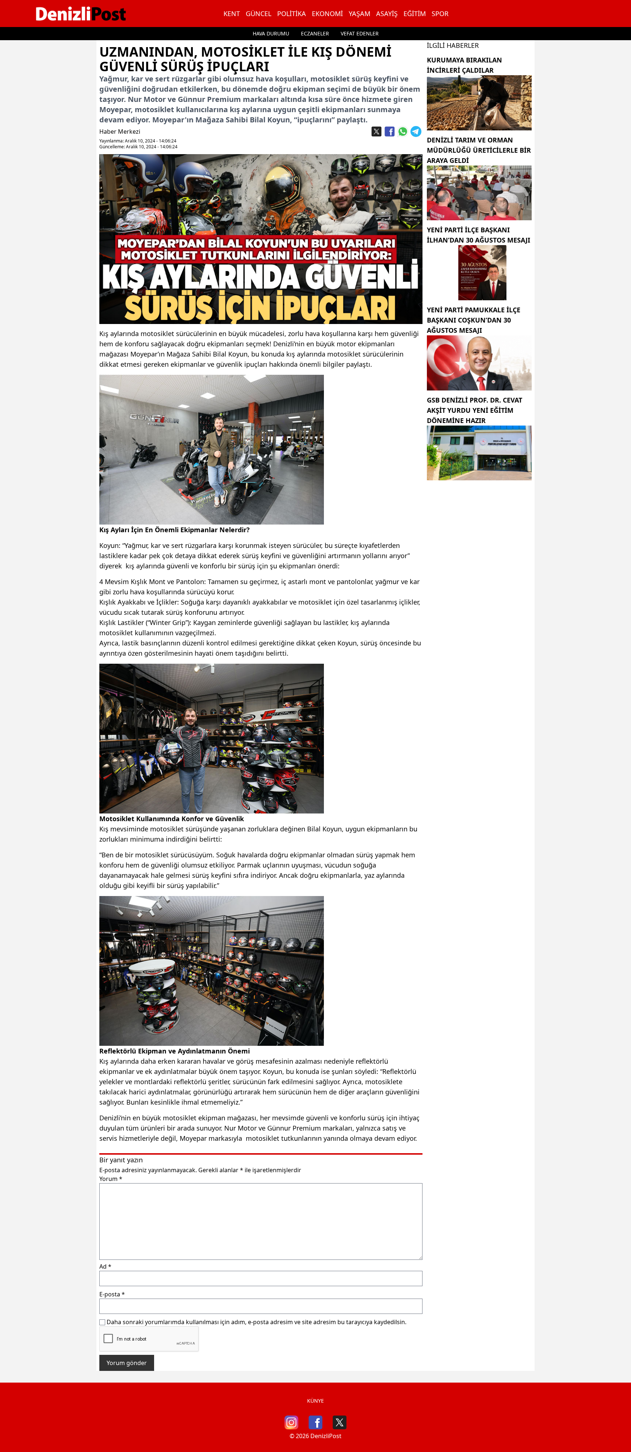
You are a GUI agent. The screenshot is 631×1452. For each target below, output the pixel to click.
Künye (315, 1400)
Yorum (110, 1179)
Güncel (258, 13)
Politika (291, 13)
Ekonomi (327, 13)
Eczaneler (315, 33)
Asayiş (387, 13)
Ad (105, 1266)
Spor (440, 13)
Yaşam (359, 13)
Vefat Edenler (360, 33)
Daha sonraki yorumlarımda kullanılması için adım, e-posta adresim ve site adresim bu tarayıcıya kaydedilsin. (256, 1322)
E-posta (112, 1294)
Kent (231, 13)
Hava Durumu (271, 33)
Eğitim (415, 13)
